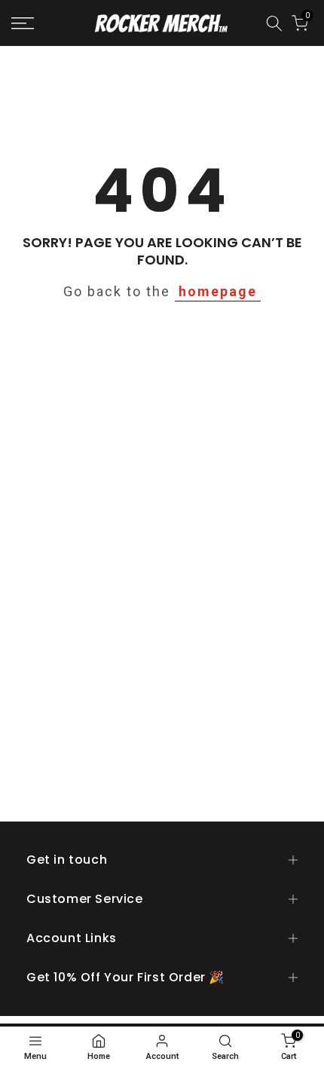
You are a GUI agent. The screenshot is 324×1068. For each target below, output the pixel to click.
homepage (218, 291)
